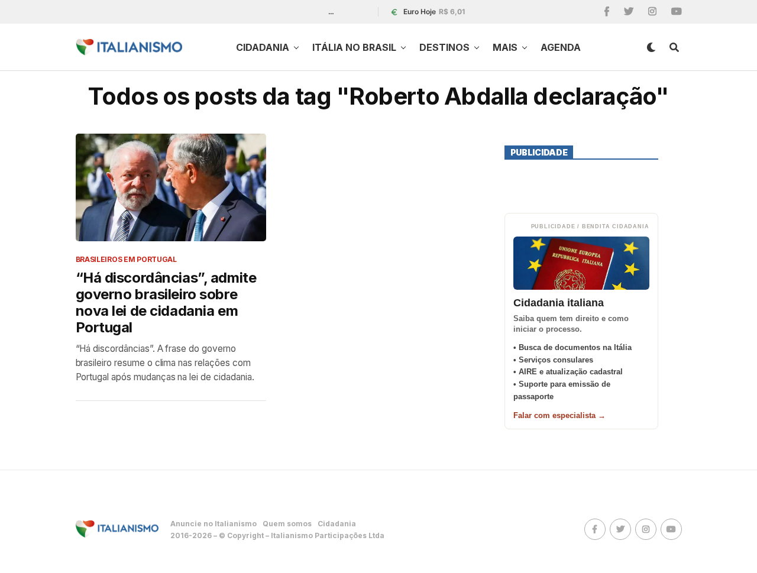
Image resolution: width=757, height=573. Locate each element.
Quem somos (287, 523)
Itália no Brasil (354, 47)
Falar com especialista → (559, 415)
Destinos (444, 47)
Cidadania (262, 47)
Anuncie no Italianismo (213, 523)
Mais (505, 47)
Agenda (561, 47)
